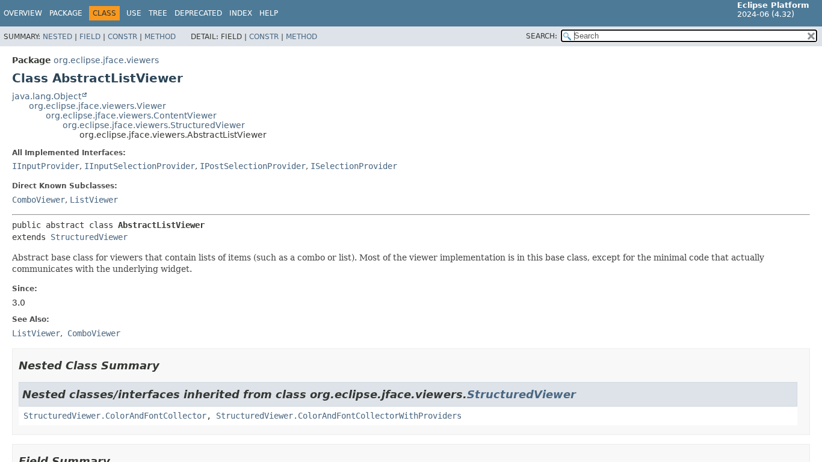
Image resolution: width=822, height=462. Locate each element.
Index (240, 13)
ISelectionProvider (354, 166)
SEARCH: (541, 36)
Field (89, 36)
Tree (158, 13)
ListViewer (94, 200)
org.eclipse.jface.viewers (106, 60)
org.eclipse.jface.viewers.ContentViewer (131, 115)
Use (133, 13)
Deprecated (198, 13)
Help (268, 13)
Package (65, 13)
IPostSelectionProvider (253, 166)
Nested (57, 36)
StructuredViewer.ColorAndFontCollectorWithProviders (339, 415)
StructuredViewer (89, 237)
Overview (23, 13)
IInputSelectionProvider (139, 166)
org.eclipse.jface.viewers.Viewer (97, 106)
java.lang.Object (46, 96)
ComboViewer (38, 200)
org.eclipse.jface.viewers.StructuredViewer (154, 125)
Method (160, 36)
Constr (122, 36)
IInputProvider (45, 166)
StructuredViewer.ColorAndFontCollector (114, 415)
